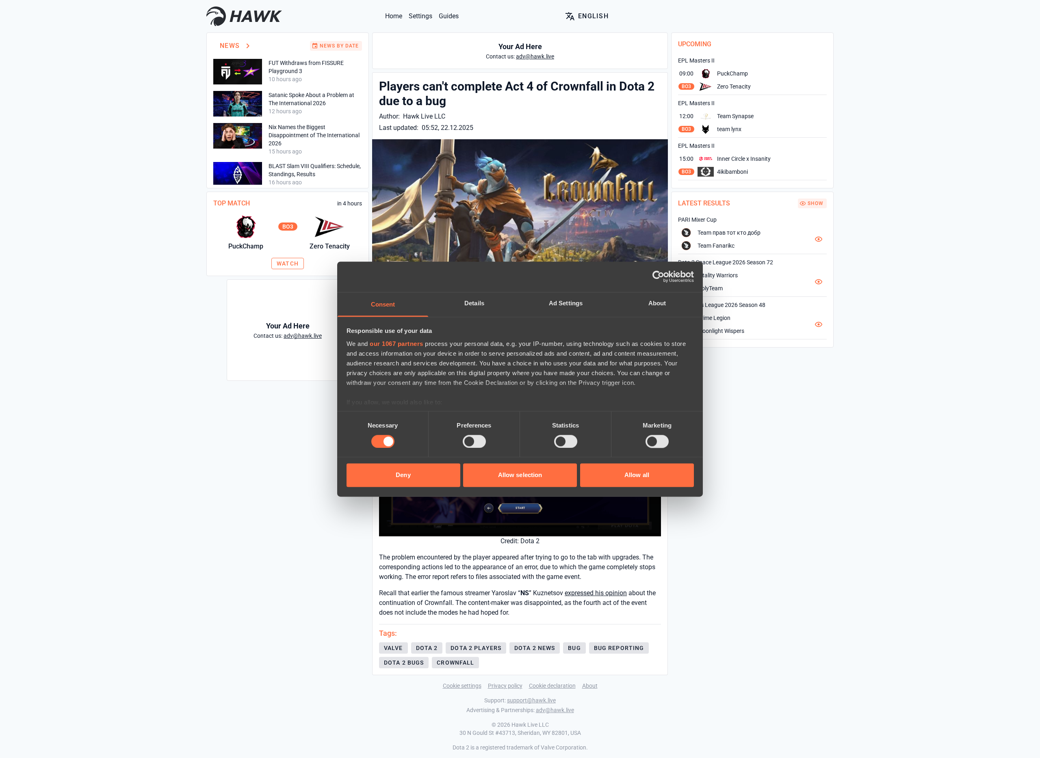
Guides (449, 16)
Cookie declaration (552, 685)
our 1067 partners (396, 343)
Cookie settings (462, 685)
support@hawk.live (531, 700)
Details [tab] (474, 303)
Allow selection (520, 475)
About (590, 685)
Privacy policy (505, 685)
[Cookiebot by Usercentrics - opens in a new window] (658, 276)
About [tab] (657, 303)
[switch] (474, 441)
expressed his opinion (596, 593)
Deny (403, 475)
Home (393, 16)
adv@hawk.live (555, 710)
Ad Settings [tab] (566, 303)
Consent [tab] (383, 304)
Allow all (636, 475)
